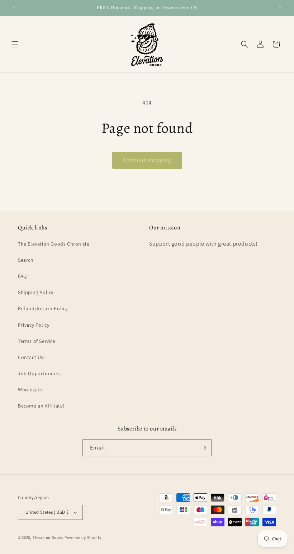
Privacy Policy (33, 325)
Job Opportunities (39, 373)
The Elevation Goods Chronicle (53, 244)
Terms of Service (37, 341)
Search (26, 260)
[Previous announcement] (14, 8)
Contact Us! (31, 357)
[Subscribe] (203, 447)
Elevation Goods (48, 537)
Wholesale (30, 389)
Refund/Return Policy (43, 308)
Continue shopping (147, 160)
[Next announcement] (280, 8)
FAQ (22, 276)
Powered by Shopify (83, 537)
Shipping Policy (35, 292)
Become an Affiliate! (41, 405)
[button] (15, 44)
